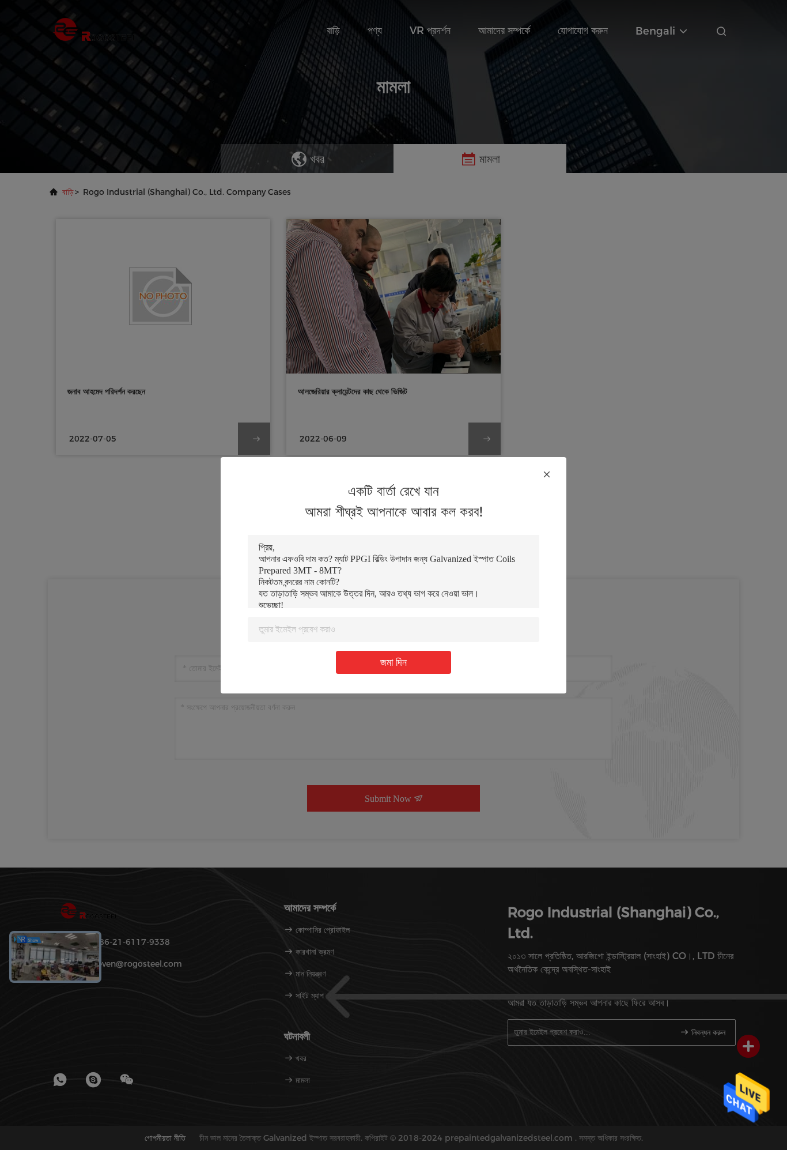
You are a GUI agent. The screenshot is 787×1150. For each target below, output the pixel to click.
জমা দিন (393, 662)
